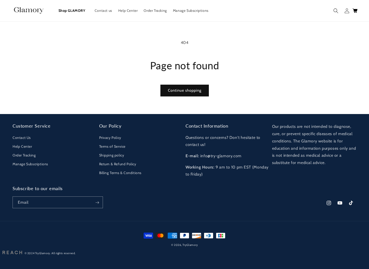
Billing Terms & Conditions (120, 173)
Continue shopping (184, 90)
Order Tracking (24, 155)
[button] (335, 10)
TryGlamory (190, 245)
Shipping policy (111, 155)
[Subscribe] (97, 202)
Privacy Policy (110, 137)
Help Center (22, 146)
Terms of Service (112, 146)
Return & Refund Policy (117, 164)
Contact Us (22, 137)
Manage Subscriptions (30, 164)
